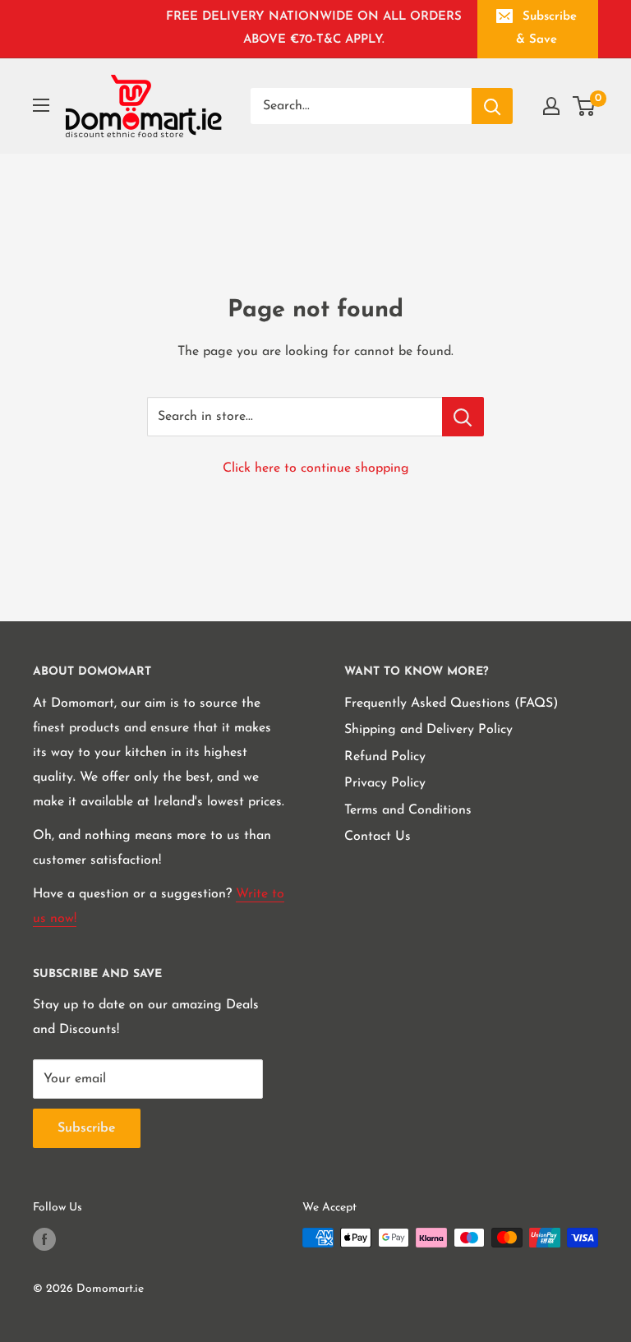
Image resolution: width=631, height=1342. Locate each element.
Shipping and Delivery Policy (428, 729)
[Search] (492, 106)
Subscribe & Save (546, 28)
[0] (584, 106)
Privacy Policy (385, 783)
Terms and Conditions (408, 810)
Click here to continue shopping (316, 468)
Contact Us (377, 836)
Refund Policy (385, 756)
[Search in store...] (463, 416)
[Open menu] (41, 105)
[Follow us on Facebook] (44, 1239)
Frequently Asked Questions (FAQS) (451, 703)
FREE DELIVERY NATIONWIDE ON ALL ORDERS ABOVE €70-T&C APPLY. (314, 28)
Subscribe (87, 1128)
